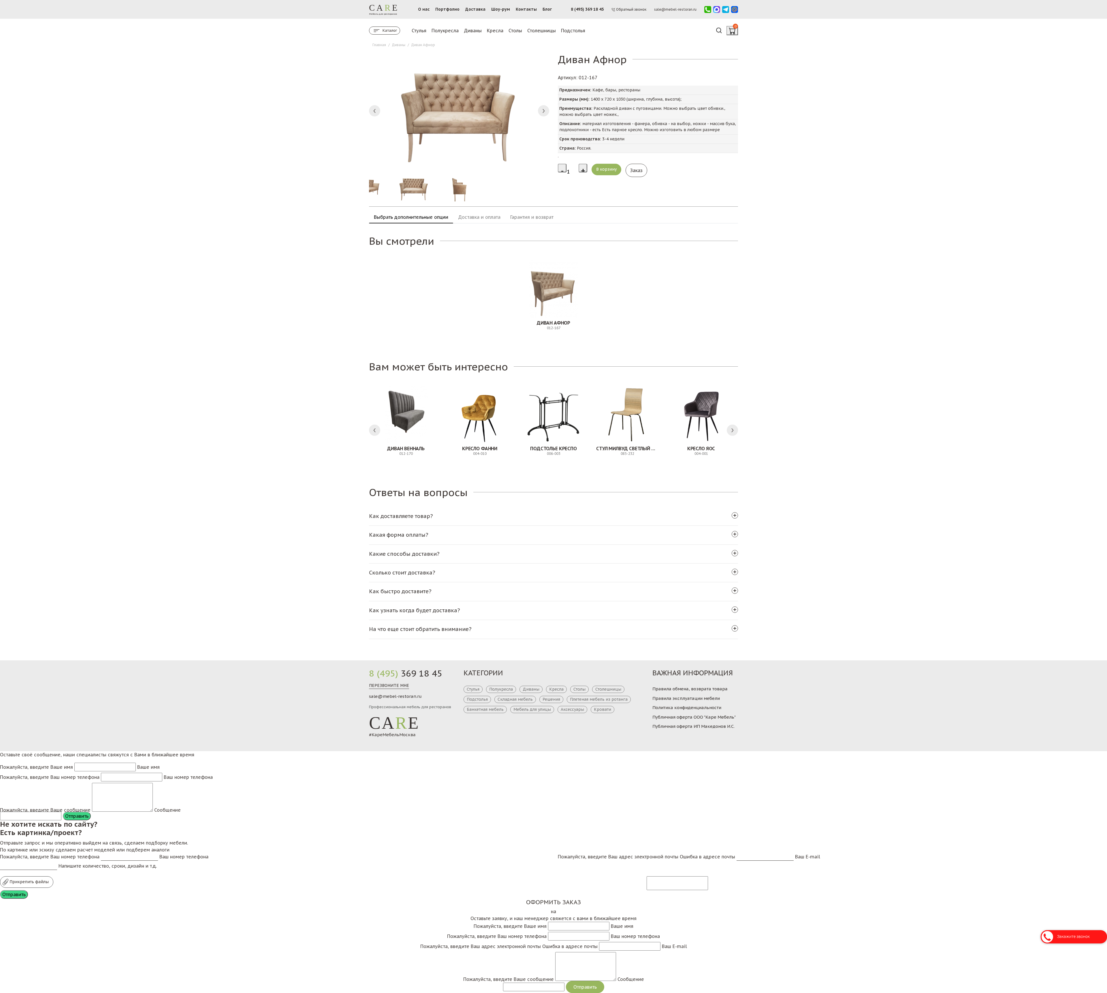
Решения (551, 699)
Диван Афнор (553, 323)
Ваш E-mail (807, 857)
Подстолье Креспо (553, 448)
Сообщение (167, 810)
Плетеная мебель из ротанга (599, 699)
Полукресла (445, 30)
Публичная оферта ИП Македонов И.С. (693, 726)
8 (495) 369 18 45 (587, 9)
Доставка (475, 9)
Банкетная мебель (485, 709)
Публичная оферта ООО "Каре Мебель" (694, 717)
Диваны (473, 30)
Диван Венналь (406, 448)
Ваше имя (148, 767)
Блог (547, 9)
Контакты (526, 9)
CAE (394, 722)
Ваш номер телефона (188, 777)
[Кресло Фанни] (480, 414)
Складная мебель (515, 699)
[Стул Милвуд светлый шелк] (627, 414)
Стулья (419, 30)
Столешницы (541, 30)
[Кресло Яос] (701, 414)
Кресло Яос (701, 448)
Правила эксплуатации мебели (686, 698)
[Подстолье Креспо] (553, 414)
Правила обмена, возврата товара (690, 688)
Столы (515, 30)
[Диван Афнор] (553, 289)
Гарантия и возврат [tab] (532, 217)
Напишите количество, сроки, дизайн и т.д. (108, 866)
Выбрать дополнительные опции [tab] (411, 217)
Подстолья (573, 30)
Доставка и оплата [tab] (479, 217)
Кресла (495, 30)
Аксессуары (572, 709)
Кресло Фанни (479, 448)
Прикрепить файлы (28, 881)
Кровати (602, 709)
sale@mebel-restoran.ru (395, 696)
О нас (424, 9)
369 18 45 (405, 673)
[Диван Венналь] (406, 414)
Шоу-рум (500, 9)
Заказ (636, 170)
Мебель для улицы (532, 709)
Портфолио (447, 9)
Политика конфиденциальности (686, 707)
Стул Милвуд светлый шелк (630, 448)
